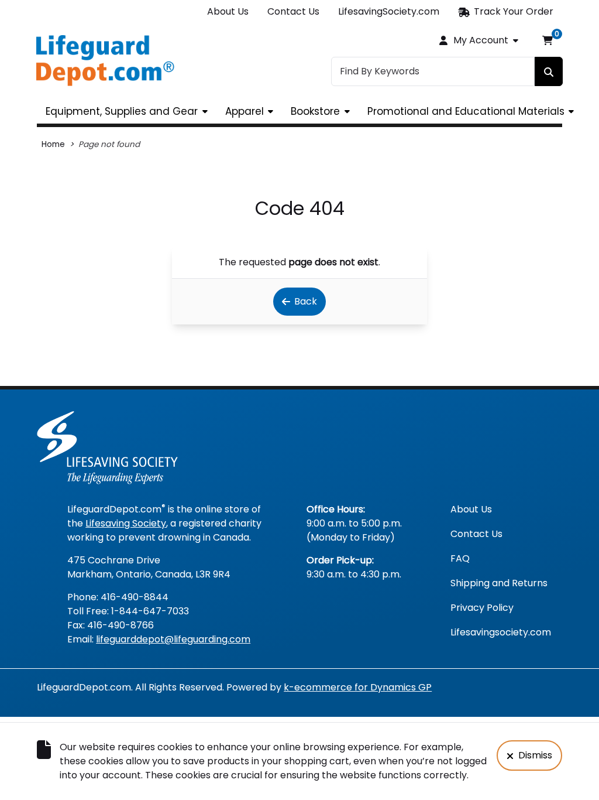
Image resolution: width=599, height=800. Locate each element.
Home (53, 144)
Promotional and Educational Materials (465, 111)
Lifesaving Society (125, 523)
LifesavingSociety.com (388, 11)
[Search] (549, 71)
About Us (228, 11)
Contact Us (293, 11)
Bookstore (315, 111)
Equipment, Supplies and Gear (122, 111)
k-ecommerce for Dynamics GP (358, 687)
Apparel (244, 111)
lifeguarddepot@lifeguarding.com (173, 639)
